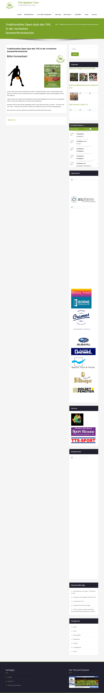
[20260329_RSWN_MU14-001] (74, 77)
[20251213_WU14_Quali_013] (93, 96)
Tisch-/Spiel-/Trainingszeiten (44, 14)
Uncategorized (77, 647)
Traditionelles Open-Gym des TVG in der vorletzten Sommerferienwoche (78, 24)
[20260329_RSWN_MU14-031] (83, 77)
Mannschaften (67, 14)
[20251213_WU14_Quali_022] (74, 96)
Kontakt (19, 14)
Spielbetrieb (76, 639)
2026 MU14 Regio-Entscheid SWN (82, 68)
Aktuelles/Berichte (28, 14)
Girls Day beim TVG (78, 601)
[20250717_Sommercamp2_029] (83, 113)
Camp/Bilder (78, 14)
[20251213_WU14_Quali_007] (83, 96)
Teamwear (94, 14)
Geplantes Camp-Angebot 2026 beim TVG (84, 597)
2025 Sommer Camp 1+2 (78, 104)
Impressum (11, 681)
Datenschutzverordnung (14, 685)
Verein (86, 14)
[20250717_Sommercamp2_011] (74, 113)
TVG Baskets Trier (28, 2)
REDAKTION (11, 120)
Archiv (75, 627)
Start (56, 24)
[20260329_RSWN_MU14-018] (93, 77)
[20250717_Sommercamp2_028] (93, 113)
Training (75, 643)
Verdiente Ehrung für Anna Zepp (81, 605)
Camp (74, 631)
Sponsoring (58, 14)
